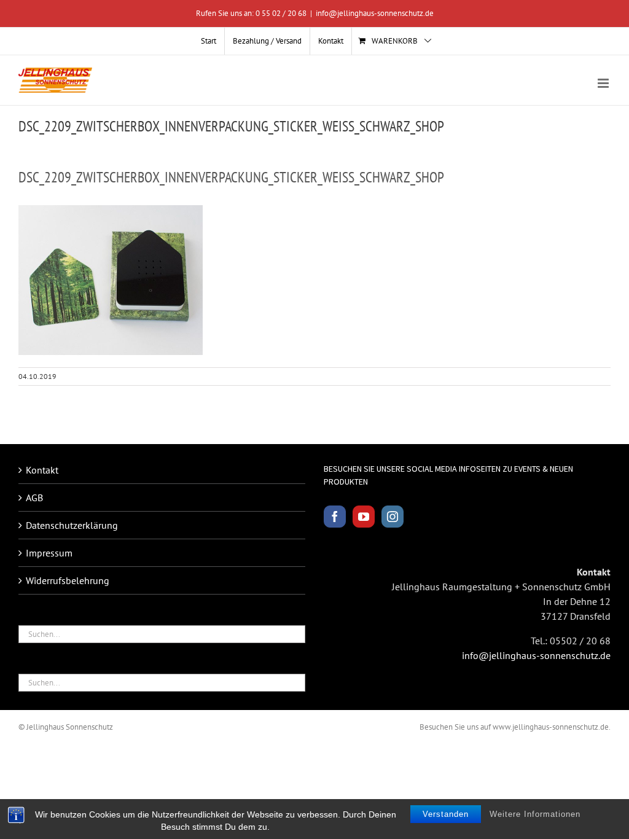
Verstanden (446, 814)
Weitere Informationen (535, 814)
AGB (34, 497)
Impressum (49, 553)
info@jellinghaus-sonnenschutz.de (375, 13)
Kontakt (42, 470)
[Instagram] (392, 516)
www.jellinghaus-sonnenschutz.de (551, 727)
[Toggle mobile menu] (604, 83)
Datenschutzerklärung (72, 525)
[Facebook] (335, 516)
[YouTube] (364, 516)
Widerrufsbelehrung (67, 580)
